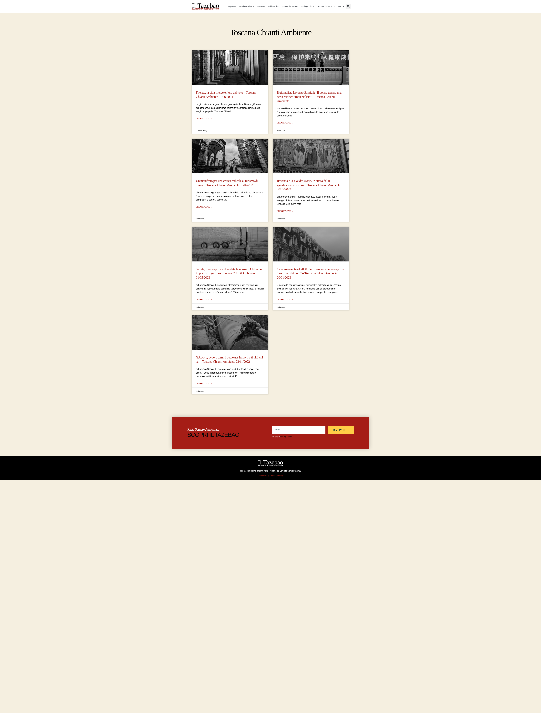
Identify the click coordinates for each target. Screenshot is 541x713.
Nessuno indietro (324, 6)
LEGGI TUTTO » (204, 118)
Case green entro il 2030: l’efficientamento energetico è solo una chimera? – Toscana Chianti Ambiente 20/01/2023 (310, 273)
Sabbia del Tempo (290, 6)
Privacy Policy (286, 437)
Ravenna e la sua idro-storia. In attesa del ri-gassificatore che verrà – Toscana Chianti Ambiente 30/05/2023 (308, 185)
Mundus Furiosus (246, 6)
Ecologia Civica (307, 6)
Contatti (337, 6)
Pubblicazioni (273, 6)
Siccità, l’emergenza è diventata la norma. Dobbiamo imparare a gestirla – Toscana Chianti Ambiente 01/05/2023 (229, 273)
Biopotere (232, 6)
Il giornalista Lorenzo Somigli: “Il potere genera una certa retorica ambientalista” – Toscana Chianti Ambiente (309, 97)
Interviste (261, 6)
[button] (348, 6)
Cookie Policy (264, 475)
